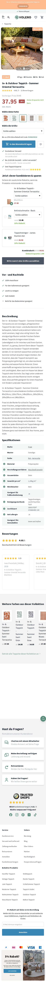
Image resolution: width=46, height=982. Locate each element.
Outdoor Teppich (29, 894)
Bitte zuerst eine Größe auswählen (23, 261)
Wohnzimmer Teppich (10, 894)
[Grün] (14, 118)
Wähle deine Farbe (10, 111)
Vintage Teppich (8, 879)
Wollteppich (27, 874)
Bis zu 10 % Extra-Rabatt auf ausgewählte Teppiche (23, 2)
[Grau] (32, 118)
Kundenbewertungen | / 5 (23, 807)
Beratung (27, 836)
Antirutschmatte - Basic (24, 210)
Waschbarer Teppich (10, 900)
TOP (43, 719)
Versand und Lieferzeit (10, 841)
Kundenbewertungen (10, 862)
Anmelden (6, 857)
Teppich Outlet (28, 889)
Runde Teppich (28, 879)
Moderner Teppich (9, 889)
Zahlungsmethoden (9, 846)
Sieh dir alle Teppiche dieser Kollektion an (20, 653)
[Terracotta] (6, 118)
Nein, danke (12, 975)
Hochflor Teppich (8, 874)
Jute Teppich (7, 884)
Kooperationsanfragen (32, 862)
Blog (25, 841)
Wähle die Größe (9, 125)
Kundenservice (8, 836)
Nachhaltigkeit (29, 857)
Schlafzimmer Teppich (31, 884)
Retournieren (7, 851)
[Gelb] (40, 118)
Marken (27, 851)
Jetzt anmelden (12, 971)
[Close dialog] (43, 952)
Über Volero (28, 846)
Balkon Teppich (28, 900)
